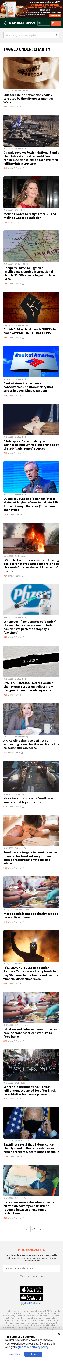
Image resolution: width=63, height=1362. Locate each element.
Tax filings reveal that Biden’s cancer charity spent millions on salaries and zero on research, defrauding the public (31, 1148)
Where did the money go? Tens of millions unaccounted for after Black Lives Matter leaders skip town (30, 1090)
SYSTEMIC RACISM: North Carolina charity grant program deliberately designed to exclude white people (28, 686)
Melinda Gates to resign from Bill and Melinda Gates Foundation (30, 215)
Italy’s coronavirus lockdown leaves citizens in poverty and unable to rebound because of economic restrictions (29, 1207)
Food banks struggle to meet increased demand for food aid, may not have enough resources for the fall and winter (31, 857)
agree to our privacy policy (32, 1347)
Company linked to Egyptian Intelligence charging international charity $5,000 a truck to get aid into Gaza (29, 273)
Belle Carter (22, 794)
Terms (25, 1313)
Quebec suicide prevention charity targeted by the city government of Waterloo (29, 98)
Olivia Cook (21, 210)
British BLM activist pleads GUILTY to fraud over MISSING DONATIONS (30, 331)
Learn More (14, 1354)
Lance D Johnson (24, 964)
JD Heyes (21, 556)
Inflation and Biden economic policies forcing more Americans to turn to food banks (30, 1032)
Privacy (17, 1313)
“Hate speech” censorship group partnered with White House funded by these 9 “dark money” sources (31, 444)
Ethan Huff (21, 149)
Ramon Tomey (22, 325)
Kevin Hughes (22, 264)
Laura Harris (22, 91)
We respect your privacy (31, 1276)
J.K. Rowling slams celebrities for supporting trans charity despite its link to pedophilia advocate (31, 744)
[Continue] (56, 1268)
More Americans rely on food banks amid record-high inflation (29, 800)
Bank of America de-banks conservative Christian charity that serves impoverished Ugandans (28, 386)
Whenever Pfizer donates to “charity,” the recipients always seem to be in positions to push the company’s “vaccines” (30, 627)
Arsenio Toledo (23, 848)
